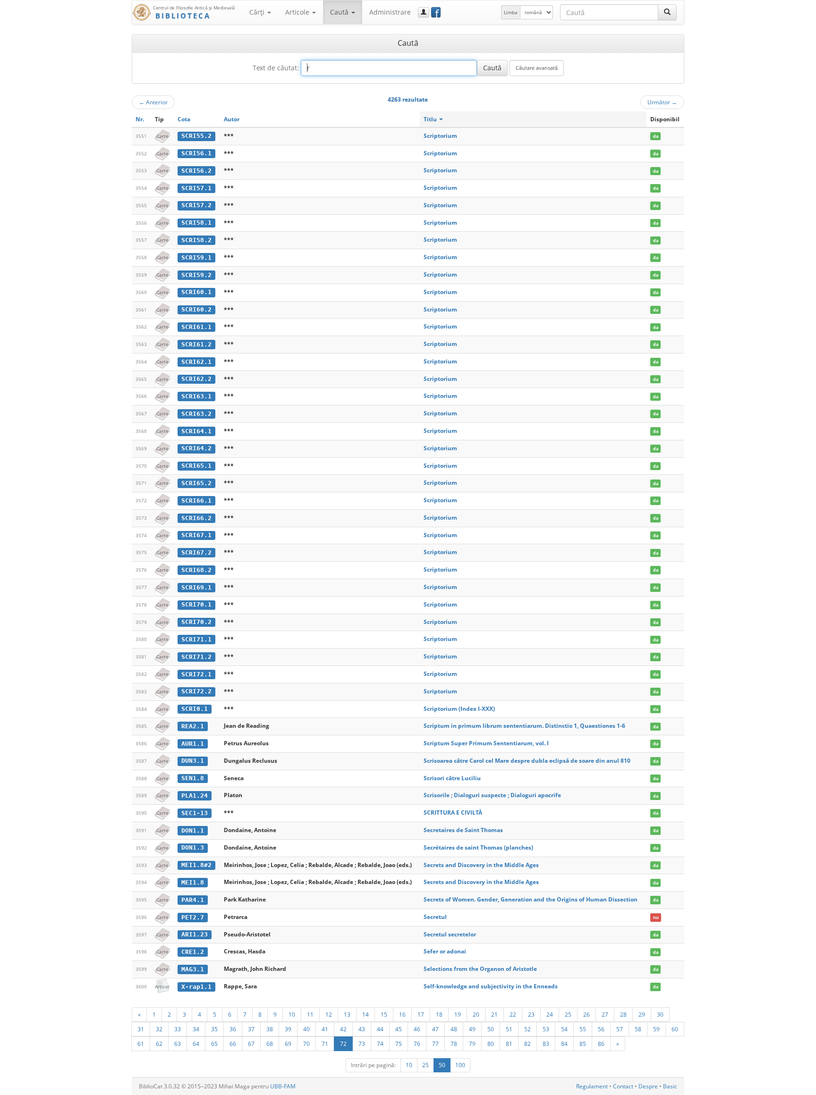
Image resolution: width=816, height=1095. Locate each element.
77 (435, 1043)
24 (549, 1014)
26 (586, 1014)
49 (472, 1029)
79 (472, 1043)
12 (328, 1014)
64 (196, 1043)
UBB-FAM (283, 1086)
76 (417, 1043)
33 (177, 1029)
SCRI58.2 (196, 240)
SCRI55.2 (196, 135)
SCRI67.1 (196, 535)
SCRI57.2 (196, 205)
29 (641, 1014)
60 (675, 1029)
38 (269, 1029)
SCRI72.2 (196, 691)
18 (439, 1014)
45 (398, 1029)
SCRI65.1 (196, 465)
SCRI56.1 (196, 153)
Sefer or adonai (445, 951)
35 (214, 1029)
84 (564, 1043)
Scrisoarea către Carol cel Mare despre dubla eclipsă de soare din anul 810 (527, 761)
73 (361, 1043)
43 (361, 1029)
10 (292, 1014)
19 (457, 1014)
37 (251, 1029)
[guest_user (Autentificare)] (423, 12)
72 (343, 1043)
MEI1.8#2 (196, 864)
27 (605, 1014)
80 (490, 1043)
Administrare (390, 12)
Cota (184, 119)
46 (417, 1029)
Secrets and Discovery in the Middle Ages (481, 865)
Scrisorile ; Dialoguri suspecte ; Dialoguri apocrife (492, 795)
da (655, 136)
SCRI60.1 (196, 291)
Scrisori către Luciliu (452, 778)
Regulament (592, 1086)
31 (140, 1029)
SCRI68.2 (196, 569)
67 (251, 1043)
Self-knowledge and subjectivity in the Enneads (491, 986)
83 (546, 1043)
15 (384, 1014)
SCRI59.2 (196, 274)
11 (310, 1014)
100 (460, 1065)
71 (325, 1043)
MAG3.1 (192, 969)
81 (509, 1043)
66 (233, 1043)
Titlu (431, 119)
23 (531, 1014)
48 (453, 1029)
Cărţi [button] (257, 12)
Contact (623, 1086)
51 (509, 1029)
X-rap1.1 (196, 986)
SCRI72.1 (196, 674)
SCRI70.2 (196, 621)
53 (546, 1029)
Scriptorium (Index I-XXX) (459, 709)
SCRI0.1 (194, 708)
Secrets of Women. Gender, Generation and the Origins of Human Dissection (531, 899)
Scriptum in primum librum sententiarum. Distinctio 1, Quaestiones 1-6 (524, 726)
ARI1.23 (194, 934)
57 (619, 1029)
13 (347, 1014)
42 (343, 1029)
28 (623, 1014)
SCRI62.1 (196, 361)
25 (568, 1014)
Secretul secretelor (450, 934)
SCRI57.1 (196, 188)
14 (365, 1014)
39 (288, 1029)
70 (306, 1043)
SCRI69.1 (196, 587)
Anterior (153, 102)
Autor (231, 119)
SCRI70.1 (196, 604)
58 (638, 1029)
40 (306, 1029)
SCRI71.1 (196, 639)
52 (527, 1029)
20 (476, 1014)
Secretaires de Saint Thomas (463, 830)
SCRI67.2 (196, 552)
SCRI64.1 (196, 431)
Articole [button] (298, 12)
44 (380, 1029)
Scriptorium (440, 136)
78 (453, 1043)
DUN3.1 (192, 760)
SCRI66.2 (196, 518)
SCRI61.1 (196, 326)
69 (288, 1043)
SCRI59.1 (196, 257)
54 (564, 1029)
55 (582, 1029)
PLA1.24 (194, 795)
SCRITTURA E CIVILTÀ (453, 813)
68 (269, 1043)
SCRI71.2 (196, 656)
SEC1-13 (194, 813)
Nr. (140, 119)
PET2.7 (192, 917)
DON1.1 (192, 830)
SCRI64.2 (196, 448)
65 (214, 1043)
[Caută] (667, 12)
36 (233, 1029)
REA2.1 (192, 726)
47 (435, 1029)
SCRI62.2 (196, 378)
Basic (670, 1086)
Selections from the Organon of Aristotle (480, 969)
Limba (511, 12)
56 (601, 1029)
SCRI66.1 (196, 500)
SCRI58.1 (196, 222)
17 (420, 1014)
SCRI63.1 (196, 396)
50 (490, 1029)
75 (398, 1043)
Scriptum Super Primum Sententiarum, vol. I (486, 743)
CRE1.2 (192, 951)
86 (601, 1043)
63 (177, 1043)
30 (660, 1014)
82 (527, 1043)
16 (402, 1014)
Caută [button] (340, 12)
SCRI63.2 (196, 413)
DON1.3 (192, 847)
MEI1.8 (192, 882)
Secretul (435, 917)
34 (196, 1029)
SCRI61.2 (196, 344)
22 (513, 1014)
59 (656, 1029)
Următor (662, 102)
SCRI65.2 (196, 483)
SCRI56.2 (196, 170)
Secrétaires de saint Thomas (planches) (478, 847)
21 (494, 1014)
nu (656, 917)
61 (140, 1043)
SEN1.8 (192, 778)
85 (582, 1043)
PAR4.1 (192, 899)
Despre (648, 1086)
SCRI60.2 (196, 309)
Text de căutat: (276, 67)
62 (159, 1043)
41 (325, 1029)
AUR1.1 (192, 743)
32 (159, 1029)
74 (380, 1043)
